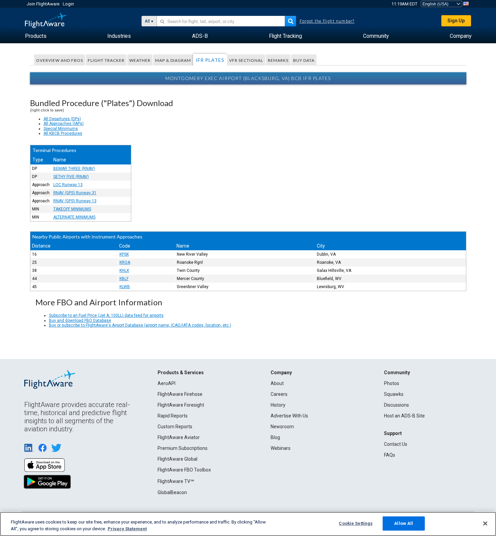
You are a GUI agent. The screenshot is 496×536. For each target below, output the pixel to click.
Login (68, 3)
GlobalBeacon (172, 492)
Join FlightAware (43, 3)
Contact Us (395, 444)
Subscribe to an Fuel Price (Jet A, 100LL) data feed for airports (106, 315)
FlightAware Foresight (181, 405)
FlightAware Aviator (179, 437)
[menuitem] (35, 36)
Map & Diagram (173, 60)
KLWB (124, 286)
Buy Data (303, 60)
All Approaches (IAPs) (64, 123)
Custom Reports (175, 426)
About (277, 383)
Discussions (396, 405)
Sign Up (456, 20)
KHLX (124, 270)
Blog (275, 437)
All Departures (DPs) (62, 119)
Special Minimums (61, 128)
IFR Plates (210, 60)
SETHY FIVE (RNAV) (71, 176)
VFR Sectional (246, 60)
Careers (279, 394)
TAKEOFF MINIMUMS (72, 209)
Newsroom (282, 426)
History (278, 405)
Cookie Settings (356, 523)
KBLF (124, 278)
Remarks (278, 60)
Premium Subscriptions (183, 448)
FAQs (389, 455)
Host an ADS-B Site (404, 415)
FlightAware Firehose (180, 394)
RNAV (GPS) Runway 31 (75, 192)
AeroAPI (166, 383)
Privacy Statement (127, 528)
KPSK (124, 254)
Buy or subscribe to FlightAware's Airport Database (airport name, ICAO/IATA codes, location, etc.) (140, 325)
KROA (124, 262)
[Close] (485, 523)
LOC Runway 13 (68, 184)
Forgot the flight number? (327, 21)
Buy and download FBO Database (80, 320)
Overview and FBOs (59, 60)
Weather (139, 60)
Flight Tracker (106, 60)
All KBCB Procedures (63, 133)
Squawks (394, 394)
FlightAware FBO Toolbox (184, 470)
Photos (391, 383)
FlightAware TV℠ (176, 481)
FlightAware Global (177, 459)
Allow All (403, 523)
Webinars (281, 448)
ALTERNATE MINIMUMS (74, 217)
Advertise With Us (289, 415)
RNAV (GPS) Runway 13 (75, 201)
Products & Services (181, 372)
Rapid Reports (173, 415)
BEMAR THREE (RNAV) (74, 168)
